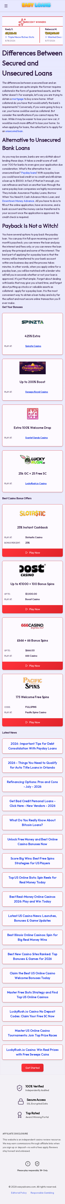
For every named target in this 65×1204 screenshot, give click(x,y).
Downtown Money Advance (18, 201)
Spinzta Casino (33, 346)
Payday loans (28, 172)
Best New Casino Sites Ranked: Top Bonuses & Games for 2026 (32, 956)
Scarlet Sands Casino (36, 437)
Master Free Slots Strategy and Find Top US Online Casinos (32, 994)
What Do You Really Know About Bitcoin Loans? (33, 822)
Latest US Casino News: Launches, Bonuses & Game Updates (32, 918)
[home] (37, 9)
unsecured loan (14, 131)
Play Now (34, 552)
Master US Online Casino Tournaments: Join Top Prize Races (32, 1033)
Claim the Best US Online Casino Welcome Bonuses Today (32, 975)
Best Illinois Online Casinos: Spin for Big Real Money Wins (32, 937)
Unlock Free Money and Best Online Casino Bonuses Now (33, 841)
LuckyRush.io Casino (36, 483)
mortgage (18, 99)
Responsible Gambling (42, 1192)
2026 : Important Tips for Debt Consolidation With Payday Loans (32, 746)
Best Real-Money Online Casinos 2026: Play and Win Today (33, 899)
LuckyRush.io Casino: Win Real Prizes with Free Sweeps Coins (32, 1052)
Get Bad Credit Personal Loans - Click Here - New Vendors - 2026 (33, 803)
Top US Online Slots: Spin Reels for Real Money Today (32, 880)
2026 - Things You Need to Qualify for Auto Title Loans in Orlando (32, 765)
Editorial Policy (19, 1192)
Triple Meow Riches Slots (18, 37)
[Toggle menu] (6, 6)
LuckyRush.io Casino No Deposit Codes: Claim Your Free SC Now (32, 1014)
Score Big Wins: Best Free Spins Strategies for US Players (32, 860)
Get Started (33, 1067)
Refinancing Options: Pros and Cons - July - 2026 (32, 784)
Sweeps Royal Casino (36, 391)
